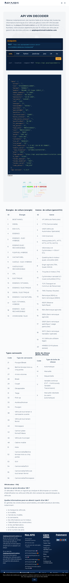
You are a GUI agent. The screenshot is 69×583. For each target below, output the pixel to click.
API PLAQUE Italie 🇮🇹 (30, 561)
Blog (44, 554)
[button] (16, 572)
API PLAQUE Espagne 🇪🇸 (31, 553)
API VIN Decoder (29, 542)
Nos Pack (46, 541)
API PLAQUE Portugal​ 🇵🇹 (31, 564)
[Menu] (65, 3)
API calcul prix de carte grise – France (32, 545)
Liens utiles (46, 536)
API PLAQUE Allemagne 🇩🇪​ (32, 559)
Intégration (46, 545)
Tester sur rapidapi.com (47, 548)
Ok (35, 579)
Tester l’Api (46, 543)
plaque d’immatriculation (25, 25)
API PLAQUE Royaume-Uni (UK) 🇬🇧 (32, 556)
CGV (44, 559)
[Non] (67, 578)
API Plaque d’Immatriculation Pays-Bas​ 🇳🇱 (33, 567)
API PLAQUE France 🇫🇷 (31, 550)
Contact (45, 552)
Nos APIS (30, 535)
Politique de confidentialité (48, 562)
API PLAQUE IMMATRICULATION (30, 539)
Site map (46, 556)
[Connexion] (61, 3)
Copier (58, 58)
